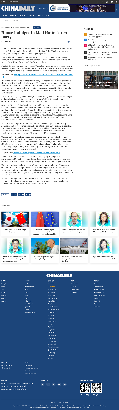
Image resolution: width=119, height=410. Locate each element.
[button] (86, 87)
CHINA (3, 2)
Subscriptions (14, 386)
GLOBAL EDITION (13, 2)
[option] (98, 80)
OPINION (5, 21)
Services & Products (15, 383)
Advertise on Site (28, 383)
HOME (5, 15)
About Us (4, 383)
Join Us (22, 386)
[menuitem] (42, 8)
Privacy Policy (21, 389)
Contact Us (4, 386)
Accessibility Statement (8, 389)
